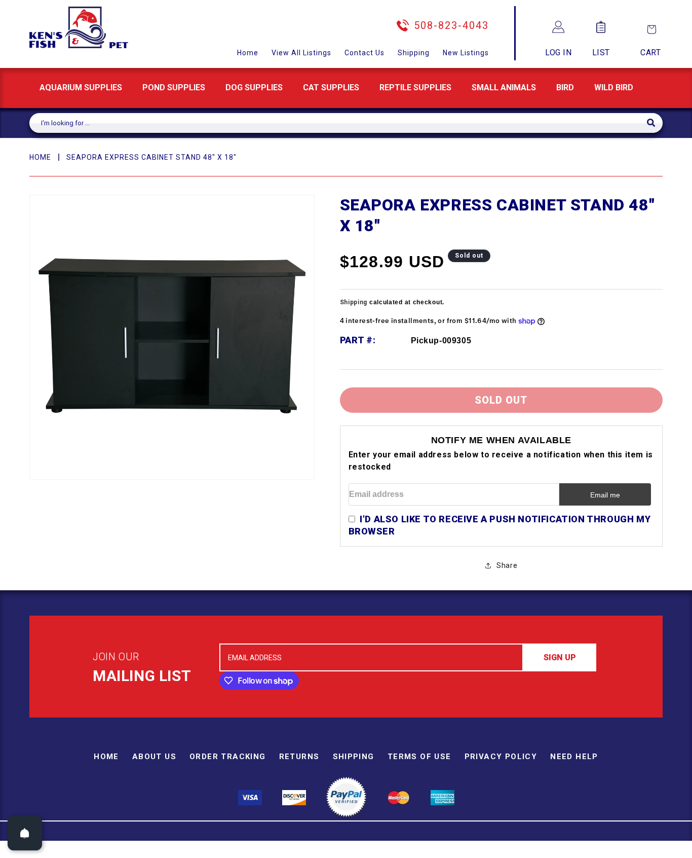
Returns (299, 756)
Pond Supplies (173, 87)
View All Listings (301, 53)
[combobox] (338, 123)
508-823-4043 (451, 25)
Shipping (414, 53)
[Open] (25, 833)
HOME (40, 157)
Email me (605, 495)
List (601, 52)
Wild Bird (613, 87)
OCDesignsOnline (425, 851)
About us (154, 756)
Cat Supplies (331, 87)
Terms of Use (419, 756)
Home (247, 53)
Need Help (574, 756)
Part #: (358, 340)
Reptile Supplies (415, 87)
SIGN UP (560, 657)
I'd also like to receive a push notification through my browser (500, 525)
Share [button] (506, 565)
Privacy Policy (501, 756)
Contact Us (364, 53)
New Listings (466, 53)
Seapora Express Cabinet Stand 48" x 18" (151, 157)
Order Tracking (227, 756)
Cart (650, 52)
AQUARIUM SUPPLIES (81, 87)
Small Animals (504, 87)
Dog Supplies (254, 87)
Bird (565, 87)
